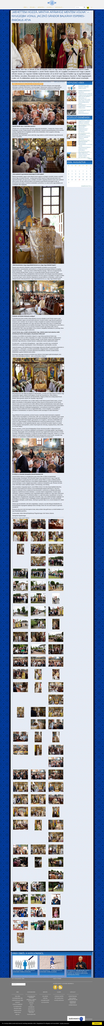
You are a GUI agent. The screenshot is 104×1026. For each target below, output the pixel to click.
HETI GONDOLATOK (59, 998)
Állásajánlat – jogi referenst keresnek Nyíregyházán (83, 87)
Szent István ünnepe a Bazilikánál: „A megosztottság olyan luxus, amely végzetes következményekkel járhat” (84, 100)
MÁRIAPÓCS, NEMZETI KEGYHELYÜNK (31, 1000)
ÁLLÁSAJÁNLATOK (18, 1006)
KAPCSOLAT (72, 992)
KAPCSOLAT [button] (58, 7)
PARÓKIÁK (31, 1003)
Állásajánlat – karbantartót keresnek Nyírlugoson (84, 106)
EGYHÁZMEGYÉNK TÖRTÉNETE (31, 997)
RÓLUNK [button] (32, 7)
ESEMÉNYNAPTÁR (17, 1010)
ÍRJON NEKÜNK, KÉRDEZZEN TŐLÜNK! (72, 999)
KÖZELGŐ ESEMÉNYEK (17, 1004)
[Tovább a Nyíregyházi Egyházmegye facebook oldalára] (55, 987)
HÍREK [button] (25, 7)
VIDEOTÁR (45, 998)
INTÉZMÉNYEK (31, 1007)
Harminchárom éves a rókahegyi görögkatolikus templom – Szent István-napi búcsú (85, 93)
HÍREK (23, 978)
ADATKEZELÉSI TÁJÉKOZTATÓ (73, 1002)
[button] (91, 7)
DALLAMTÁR (45, 996)
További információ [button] (64, 1023)
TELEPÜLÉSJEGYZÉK (31, 1014)
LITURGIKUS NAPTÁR (58, 996)
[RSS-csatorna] (60, 987)
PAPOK (31, 1005)
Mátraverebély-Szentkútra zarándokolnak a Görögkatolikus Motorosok (83, 128)
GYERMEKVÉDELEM (73, 1005)
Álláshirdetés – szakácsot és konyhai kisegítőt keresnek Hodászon (84, 137)
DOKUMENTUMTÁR (45, 1000)
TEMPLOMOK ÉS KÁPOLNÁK (31, 1011)
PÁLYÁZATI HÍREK (17, 1008)
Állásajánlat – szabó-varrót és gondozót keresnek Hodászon (84, 122)
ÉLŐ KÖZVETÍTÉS (45, 1002)
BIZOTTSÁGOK (31, 1009)
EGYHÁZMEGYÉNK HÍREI (17, 998)
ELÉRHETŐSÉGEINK (73, 996)
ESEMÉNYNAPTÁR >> (86, 186)
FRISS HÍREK (17, 996)
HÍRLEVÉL (17, 1014)
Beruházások (88, 1019)
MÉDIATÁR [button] (41, 7)
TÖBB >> (90, 159)
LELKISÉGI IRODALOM (59, 1000)
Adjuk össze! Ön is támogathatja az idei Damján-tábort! (84, 154)
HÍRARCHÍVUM (17, 1012)
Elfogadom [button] (97, 1023)
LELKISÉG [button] (49, 7)
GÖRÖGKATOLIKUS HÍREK (17, 1000)
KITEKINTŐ (17, 1002)
